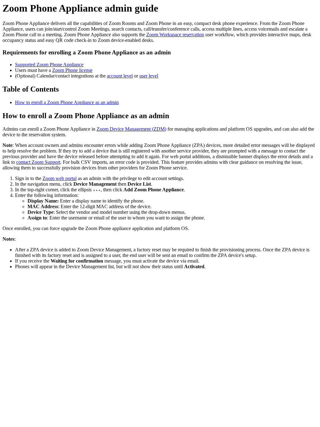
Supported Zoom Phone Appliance (49, 64)
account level (120, 75)
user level (148, 75)
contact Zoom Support (38, 162)
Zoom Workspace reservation (175, 34)
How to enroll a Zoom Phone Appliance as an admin (67, 102)
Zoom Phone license (72, 70)
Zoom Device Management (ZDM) (131, 129)
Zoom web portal (59, 178)
